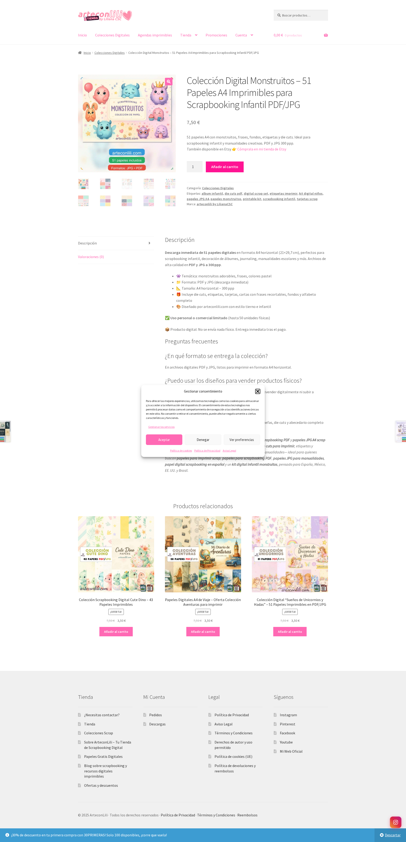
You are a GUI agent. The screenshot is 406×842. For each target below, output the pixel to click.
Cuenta (241, 35)
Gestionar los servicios (161, 427)
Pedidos (155, 714)
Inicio (82, 35)
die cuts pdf (233, 193)
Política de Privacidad (207, 450)
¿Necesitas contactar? (102, 714)
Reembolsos (247, 815)
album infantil (212, 193)
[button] (257, 391)
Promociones (216, 35)
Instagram (288, 714)
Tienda (185, 35)
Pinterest (287, 724)
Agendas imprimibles (155, 35)
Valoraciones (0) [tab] (91, 256)
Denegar (203, 439)
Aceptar (164, 439)
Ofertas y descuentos (101, 785)
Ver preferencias (242, 439)
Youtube (286, 742)
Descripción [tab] (87, 243)
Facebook (287, 733)
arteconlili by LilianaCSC (215, 204)
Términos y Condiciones (234, 733)
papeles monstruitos (226, 199)
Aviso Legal (229, 450)
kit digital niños (311, 193)
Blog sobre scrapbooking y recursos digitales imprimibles (105, 771)
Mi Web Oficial (291, 751)
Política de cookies (181, 450)
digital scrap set (256, 193)
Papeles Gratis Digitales (103, 756)
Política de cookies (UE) (233, 756)
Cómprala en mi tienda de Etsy (261, 149)
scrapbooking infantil (279, 199)
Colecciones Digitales (112, 35)
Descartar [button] (393, 835)
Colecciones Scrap (98, 733)
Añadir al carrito (224, 166)
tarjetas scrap (307, 199)
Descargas (157, 724)
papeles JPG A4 (198, 199)
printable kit (252, 199)
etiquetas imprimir (283, 193)
